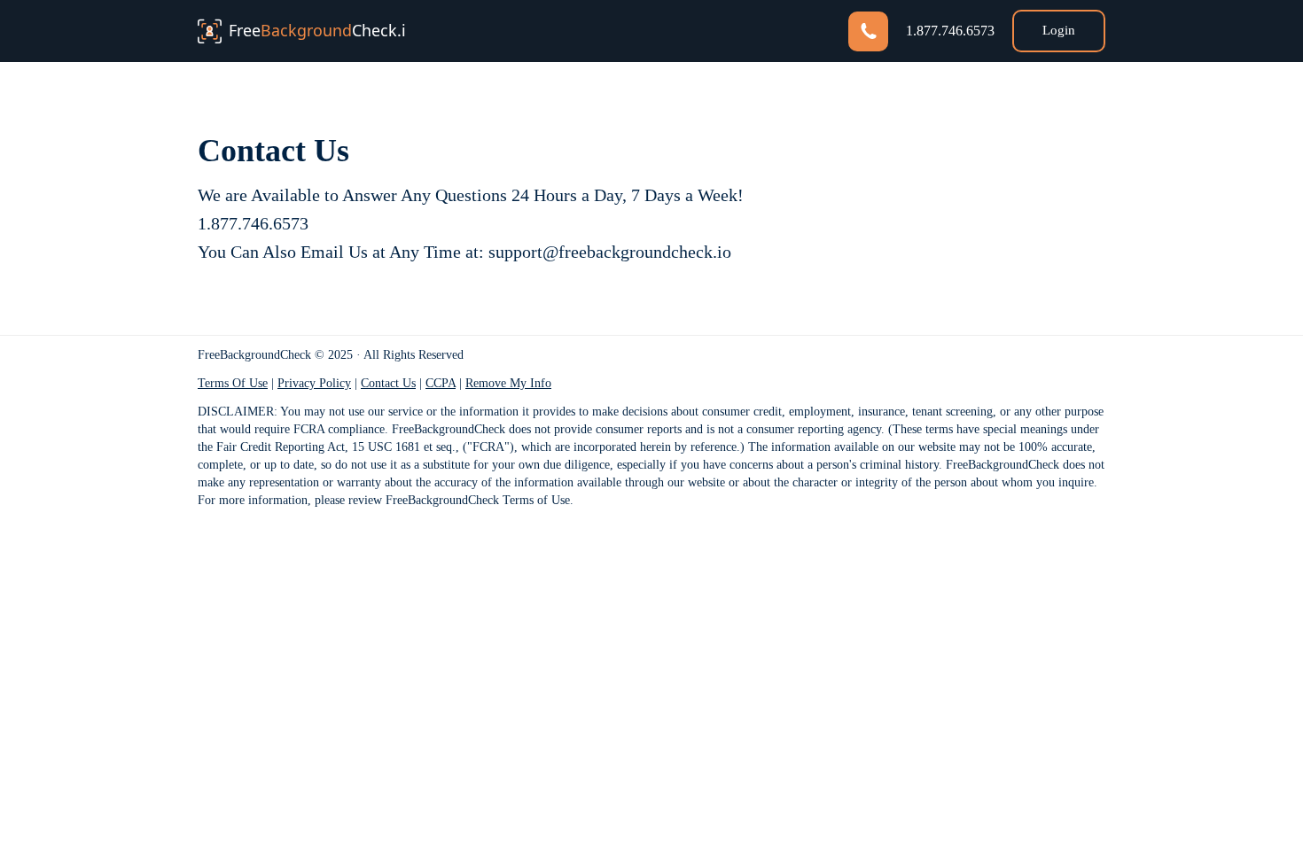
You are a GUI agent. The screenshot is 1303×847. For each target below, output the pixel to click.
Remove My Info (508, 383)
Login (1058, 30)
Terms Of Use (233, 383)
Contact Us (388, 383)
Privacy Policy (314, 383)
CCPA (440, 383)
